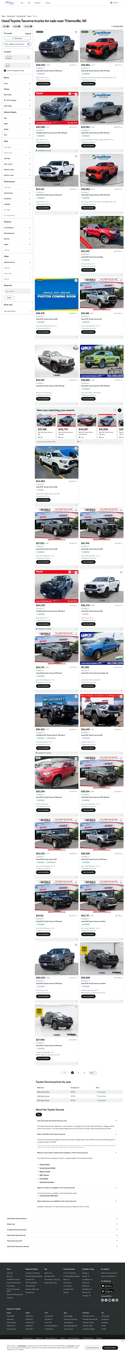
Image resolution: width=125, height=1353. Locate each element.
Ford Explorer (49, 1329)
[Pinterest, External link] (116, 1300)
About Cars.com (28, 1338)
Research (38, 3)
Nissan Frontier (45, 1171)
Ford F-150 (48, 1322)
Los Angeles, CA (87, 1279)
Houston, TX (86, 1276)
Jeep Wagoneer (68, 1322)
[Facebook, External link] (106, 1300)
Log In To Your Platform (108, 1276)
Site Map (66, 1292)
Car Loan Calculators (69, 1273)
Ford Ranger (44, 1179)
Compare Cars (30, 1279)
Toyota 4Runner (11, 1329)
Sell (29, 3)
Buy (22, 3)
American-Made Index (32, 1289)
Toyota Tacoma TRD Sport (49, 1195)
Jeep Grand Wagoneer (70, 1326)
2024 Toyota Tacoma (43, 1096)
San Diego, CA (86, 1296)
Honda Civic (29, 1319)
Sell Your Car (48, 1273)
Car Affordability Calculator (71, 1276)
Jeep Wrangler (68, 1316)
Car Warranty (67, 1283)
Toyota (29, 16)
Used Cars (10, 1273)
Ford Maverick (49, 1316)
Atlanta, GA (85, 1286)
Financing (9, 1298)
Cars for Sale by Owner (14, 1283)
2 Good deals (101, 1092)
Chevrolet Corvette (88, 1316)
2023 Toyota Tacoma (43, 1100)
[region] (62, 1346)
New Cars (9, 1276)
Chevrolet (86, 1313)
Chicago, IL (85, 1273)
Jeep (65, 1313)
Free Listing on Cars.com (51, 1279)
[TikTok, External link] (102, 1300)
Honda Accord (30, 1322)
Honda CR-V (29, 1316)
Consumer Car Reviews (33, 1273)
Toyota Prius (10, 1319)
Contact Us (38, 1338)
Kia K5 (103, 1326)
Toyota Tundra (45, 1164)
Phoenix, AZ (85, 1283)
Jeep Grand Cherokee (70, 1319)
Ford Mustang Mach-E (51, 1326)
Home (3, 16)
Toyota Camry (11, 1326)
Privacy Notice (22, 1346)
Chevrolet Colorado (47, 1182)
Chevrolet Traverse (88, 1322)
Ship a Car (66, 1279)
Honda (28, 1313)
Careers (62, 1338)
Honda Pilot (29, 1326)
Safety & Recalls (30, 1286)
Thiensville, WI (20, 16)
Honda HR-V (29, 1329)
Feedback (99, 1338)
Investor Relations (50, 1338)
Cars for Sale (11, 16)
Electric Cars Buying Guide (15, 1294)
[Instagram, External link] (113, 1300)
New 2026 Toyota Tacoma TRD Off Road (86, 433)
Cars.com (71, 1346)
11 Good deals (101, 1100)
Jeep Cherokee (68, 1329)
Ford (46, 1313)
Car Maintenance (68, 1289)
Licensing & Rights (73, 1338)
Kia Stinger (105, 1322)
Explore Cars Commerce (108, 1273)
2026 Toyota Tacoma (43, 1092)
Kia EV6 (104, 1329)
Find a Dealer (11, 1286)
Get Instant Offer (49, 1276)
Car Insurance (67, 1286)
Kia (103, 1313)
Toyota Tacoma (11, 1322)
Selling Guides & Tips (50, 1283)
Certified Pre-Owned (13, 1279)
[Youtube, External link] (109, 1300)
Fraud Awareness (88, 1338)
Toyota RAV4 (10, 1316)
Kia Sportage (105, 1316)
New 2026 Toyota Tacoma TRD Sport (65, 433)
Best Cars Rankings (31, 1283)
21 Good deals (101, 1096)
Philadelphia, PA (87, 1289)
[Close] (123, 1341)
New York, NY (86, 1292)
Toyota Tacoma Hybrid (47, 1168)
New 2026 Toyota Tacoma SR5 (45, 433)
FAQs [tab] (38, 1114)
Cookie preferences (92, 1348)
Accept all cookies (110, 1348)
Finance (47, 3)
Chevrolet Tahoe (88, 1326)
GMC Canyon (44, 1175)
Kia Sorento (105, 1319)
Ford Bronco (48, 1319)
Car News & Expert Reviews (34, 1276)
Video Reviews (30, 1292)
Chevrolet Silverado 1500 (90, 1319)
